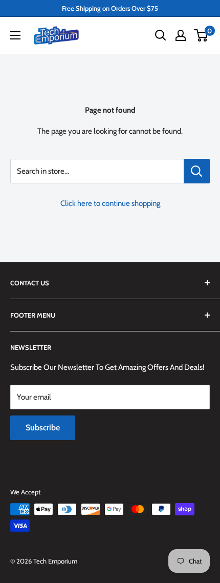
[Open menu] (15, 35)
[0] (201, 35)
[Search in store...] (197, 171)
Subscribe (43, 427)
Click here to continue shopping (110, 203)
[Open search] (160, 35)
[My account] (180, 35)
